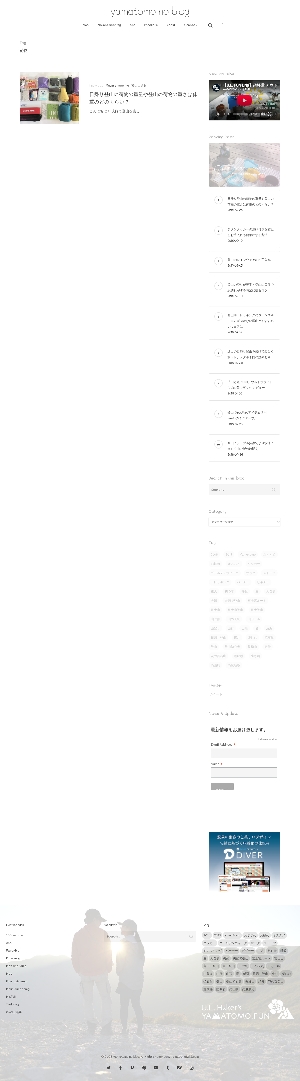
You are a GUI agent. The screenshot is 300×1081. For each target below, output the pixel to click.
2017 (229, 554)
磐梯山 (252, 647)
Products (151, 25)
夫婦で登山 (232, 600)
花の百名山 (218, 656)
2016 (214, 554)
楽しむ (252, 637)
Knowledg (96, 85)
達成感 (238, 656)
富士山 (215, 610)
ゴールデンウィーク (225, 573)
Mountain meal (16, 981)
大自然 (270, 591)
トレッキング (220, 582)
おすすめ (269, 554)
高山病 (215, 665)
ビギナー (263, 582)
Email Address (223, 744)
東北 (237, 637)
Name (217, 764)
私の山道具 (139, 85)
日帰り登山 (218, 637)
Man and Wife (16, 966)
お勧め (215, 563)
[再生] (218, 114)
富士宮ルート (257, 600)
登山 (214, 647)
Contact (190, 25)
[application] (244, 100)
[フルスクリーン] (270, 114)
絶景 (268, 647)
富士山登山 (235, 610)
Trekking (12, 1004)
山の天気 (234, 619)
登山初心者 (232, 647)
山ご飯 (215, 619)
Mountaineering (109, 25)
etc (132, 25)
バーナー (243, 582)
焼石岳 (269, 637)
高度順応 (234, 665)
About (170, 25)
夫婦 (214, 600)
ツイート (216, 694)
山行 (231, 628)
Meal (9, 973)
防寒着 (255, 656)
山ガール (254, 619)
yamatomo (248, 554)
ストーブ (269, 573)
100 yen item (15, 935)
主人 (214, 591)
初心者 (229, 591)
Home (85, 25)
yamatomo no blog (150, 11)
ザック (250, 573)
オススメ (234, 563)
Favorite (13, 950)
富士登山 (257, 610)
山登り (215, 628)
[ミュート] (263, 114)
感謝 (269, 628)
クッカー (254, 563)
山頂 (245, 628)
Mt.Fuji (11, 996)
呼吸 (245, 591)
